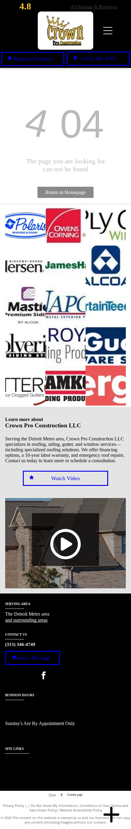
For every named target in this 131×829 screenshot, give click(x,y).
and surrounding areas (26, 620)
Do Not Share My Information (54, 805)
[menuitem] (19, 760)
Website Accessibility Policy (81, 810)
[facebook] (43, 676)
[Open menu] (107, 30)
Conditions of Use (94, 805)
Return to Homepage (65, 192)
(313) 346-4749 (20, 644)
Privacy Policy (13, 805)
